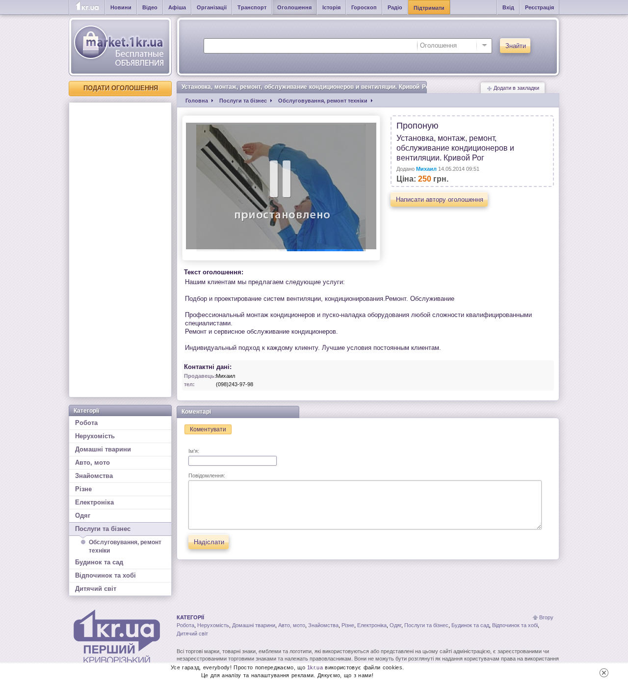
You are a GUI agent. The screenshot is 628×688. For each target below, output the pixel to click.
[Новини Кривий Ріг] (87, 7)
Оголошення (294, 7)
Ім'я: (193, 451)
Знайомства (94, 475)
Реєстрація (539, 7)
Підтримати (429, 8)
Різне (83, 489)
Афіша (177, 7)
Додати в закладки (515, 88)
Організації (212, 7)
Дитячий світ (95, 588)
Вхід (508, 7)
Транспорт (251, 7)
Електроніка (94, 502)
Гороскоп (364, 7)
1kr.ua (315, 667)
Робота (86, 422)
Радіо (395, 7)
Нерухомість (95, 436)
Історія (331, 7)
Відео (149, 7)
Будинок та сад (99, 562)
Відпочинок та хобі (105, 575)
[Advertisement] (120, 250)
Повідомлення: (206, 475)
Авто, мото (92, 462)
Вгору (546, 617)
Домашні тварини (103, 449)
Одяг (82, 515)
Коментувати (208, 429)
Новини (120, 7)
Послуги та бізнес (103, 528)
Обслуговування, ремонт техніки (125, 546)
